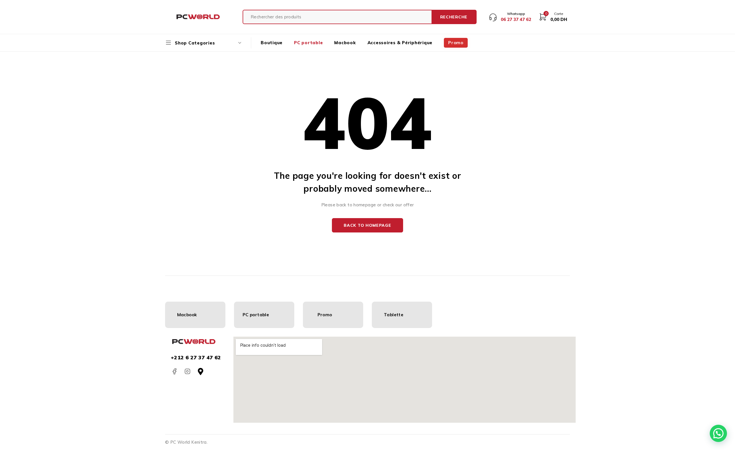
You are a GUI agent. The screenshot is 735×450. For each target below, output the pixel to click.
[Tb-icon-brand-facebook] (174, 371)
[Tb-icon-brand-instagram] (187, 371)
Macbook (187, 314)
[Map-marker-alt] (200, 371)
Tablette (393, 314)
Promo (325, 314)
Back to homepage (367, 225)
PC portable (256, 314)
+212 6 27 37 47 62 (196, 357)
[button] (718, 433)
